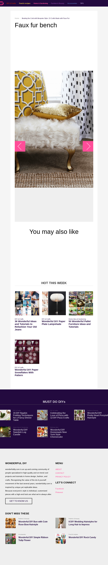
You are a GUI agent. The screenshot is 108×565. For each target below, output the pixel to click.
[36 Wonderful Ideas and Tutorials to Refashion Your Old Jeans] (27, 303)
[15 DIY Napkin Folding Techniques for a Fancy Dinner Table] (5, 415)
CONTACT (59, 473)
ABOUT (58, 469)
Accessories (72, 3)
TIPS (82, 3)
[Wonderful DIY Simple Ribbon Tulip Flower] (10, 539)
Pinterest (59, 492)
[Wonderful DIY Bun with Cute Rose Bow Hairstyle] (10, 523)
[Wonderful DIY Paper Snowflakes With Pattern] (27, 352)
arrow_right (86, 146)
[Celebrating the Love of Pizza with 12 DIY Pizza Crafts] (42, 415)
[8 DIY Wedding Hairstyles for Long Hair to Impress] (60, 523)
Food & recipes (24, 3)
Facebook (59, 489)
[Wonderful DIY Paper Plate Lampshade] (54, 303)
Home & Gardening (41, 3)
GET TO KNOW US (18, 501)
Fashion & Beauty (57, 3)
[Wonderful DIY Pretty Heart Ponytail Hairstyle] (79, 415)
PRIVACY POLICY (62, 477)
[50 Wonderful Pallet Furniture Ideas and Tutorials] (81, 303)
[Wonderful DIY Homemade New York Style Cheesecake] (42, 432)
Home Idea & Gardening (77, 319)
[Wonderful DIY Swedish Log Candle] (5, 432)
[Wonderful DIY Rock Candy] (60, 539)
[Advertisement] (54, 49)
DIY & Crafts (11, 3)
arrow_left (21, 146)
